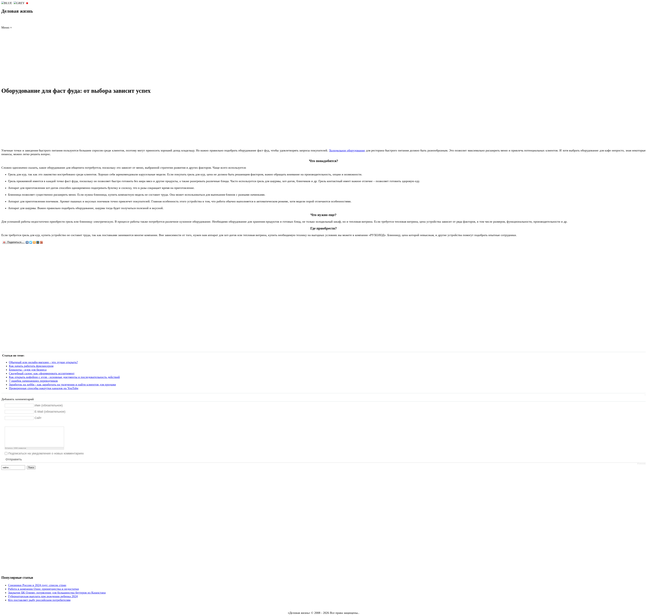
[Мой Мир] (38, 242)
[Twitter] (31, 242)
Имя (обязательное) (49, 405)
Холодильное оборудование (347, 150)
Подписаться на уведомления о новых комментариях (46, 453)
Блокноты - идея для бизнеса (28, 369)
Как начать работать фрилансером (31, 366)
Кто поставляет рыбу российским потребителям (39, 600)
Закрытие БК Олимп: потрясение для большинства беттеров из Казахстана (57, 592)
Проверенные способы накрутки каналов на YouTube (43, 388)
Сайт (38, 418)
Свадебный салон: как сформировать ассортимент (41, 373)
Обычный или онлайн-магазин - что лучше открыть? (43, 362)
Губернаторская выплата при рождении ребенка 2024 (43, 596)
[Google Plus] (41, 242)
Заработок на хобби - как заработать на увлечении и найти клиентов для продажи (62, 384)
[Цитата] (11, 424)
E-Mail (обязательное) (50, 411)
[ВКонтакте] (27, 242)
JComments (641, 464)
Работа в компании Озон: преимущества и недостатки (43, 589)
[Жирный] (7, 424)
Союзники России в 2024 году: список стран (37, 585)
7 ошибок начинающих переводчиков (33, 380)
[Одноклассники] (34, 242)
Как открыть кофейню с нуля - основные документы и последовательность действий (64, 377)
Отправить (14, 459)
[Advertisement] (323, 59)
